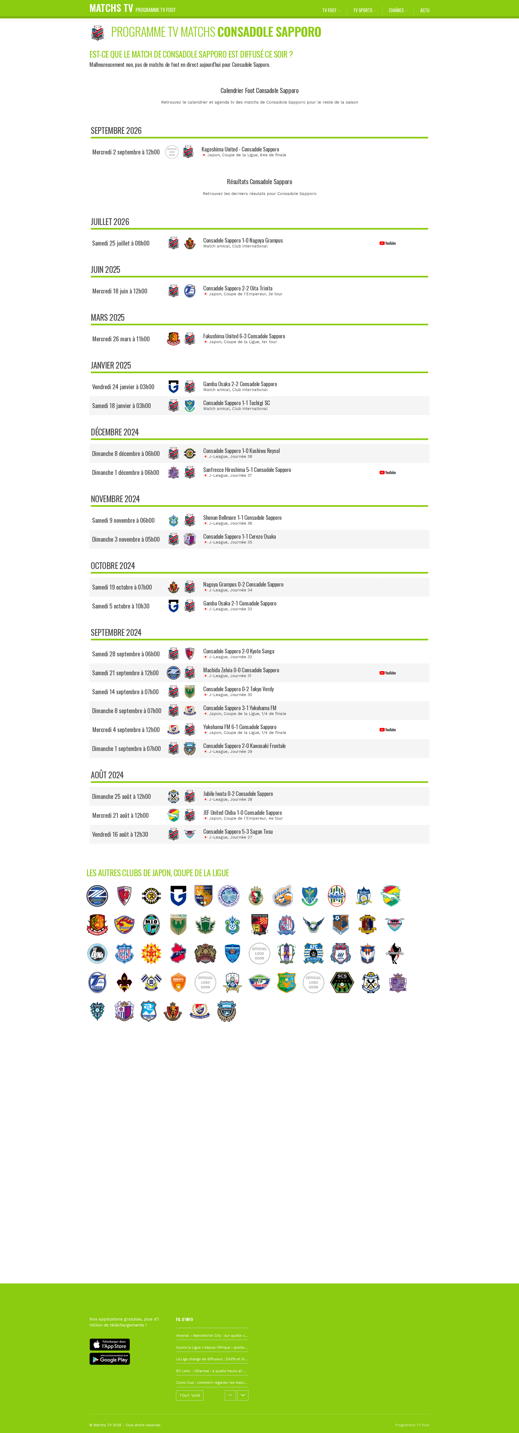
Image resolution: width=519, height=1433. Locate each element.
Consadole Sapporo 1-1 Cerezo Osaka (239, 536)
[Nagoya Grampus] (175, 1026)
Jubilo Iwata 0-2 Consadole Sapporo (238, 793)
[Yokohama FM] (202, 1026)
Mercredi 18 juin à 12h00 (119, 290)
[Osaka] (100, 968)
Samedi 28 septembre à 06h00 (126, 653)
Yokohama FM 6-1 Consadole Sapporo (239, 726)
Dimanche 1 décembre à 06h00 (125, 472)
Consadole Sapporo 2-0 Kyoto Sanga (238, 651)
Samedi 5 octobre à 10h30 (120, 605)
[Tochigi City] (316, 997)
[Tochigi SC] (312, 910)
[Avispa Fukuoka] (100, 1026)
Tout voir (189, 1395)
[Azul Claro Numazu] (151, 1026)
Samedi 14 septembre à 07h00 (125, 691)
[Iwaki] (181, 968)
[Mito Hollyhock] (231, 910)
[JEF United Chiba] (393, 910)
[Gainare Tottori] (316, 939)
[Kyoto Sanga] (127, 910)
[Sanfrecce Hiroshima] (400, 997)
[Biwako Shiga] (154, 939)
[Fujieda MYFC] (208, 997)
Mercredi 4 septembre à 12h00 (126, 729)
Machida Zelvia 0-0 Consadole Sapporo (241, 670)
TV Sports (362, 10)
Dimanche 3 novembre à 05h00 (126, 539)
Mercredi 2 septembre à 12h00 (126, 151)
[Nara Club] (370, 939)
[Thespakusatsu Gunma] (343, 968)
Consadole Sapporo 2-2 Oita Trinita (237, 288)
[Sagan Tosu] (397, 939)
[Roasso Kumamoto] (397, 968)
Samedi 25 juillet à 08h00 (120, 242)
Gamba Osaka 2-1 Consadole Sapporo (239, 603)
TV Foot (329, 10)
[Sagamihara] (345, 997)
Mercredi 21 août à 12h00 (120, 815)
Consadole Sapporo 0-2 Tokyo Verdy (238, 688)
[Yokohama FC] (235, 968)
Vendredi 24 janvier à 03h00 (123, 386)
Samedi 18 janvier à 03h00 (121, 405)
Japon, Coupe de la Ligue (232, 155)
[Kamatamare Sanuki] (366, 910)
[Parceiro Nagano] (206, 910)
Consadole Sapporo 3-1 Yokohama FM (239, 707)
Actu (425, 10)
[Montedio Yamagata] (339, 910)
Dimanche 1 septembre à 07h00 (126, 748)
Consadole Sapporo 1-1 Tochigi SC (236, 402)
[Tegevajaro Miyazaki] (262, 939)
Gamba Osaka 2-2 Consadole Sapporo (240, 383)
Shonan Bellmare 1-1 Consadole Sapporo (242, 517)
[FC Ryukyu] (208, 968)
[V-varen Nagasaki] (285, 910)
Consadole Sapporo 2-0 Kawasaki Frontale (244, 745)
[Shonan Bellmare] (235, 939)
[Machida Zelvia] (100, 910)
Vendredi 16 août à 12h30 (120, 834)
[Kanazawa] (127, 997)
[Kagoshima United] (262, 968)
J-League (218, 456)
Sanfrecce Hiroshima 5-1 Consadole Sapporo (247, 469)
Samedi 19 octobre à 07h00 (122, 586)
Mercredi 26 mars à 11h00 (121, 338)
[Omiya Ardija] (343, 939)
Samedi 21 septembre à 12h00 (125, 672)
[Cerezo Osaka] (127, 1026)
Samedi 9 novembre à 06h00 (123, 520)
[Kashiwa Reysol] (154, 910)
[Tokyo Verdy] (181, 939)
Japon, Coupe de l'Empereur (237, 294)
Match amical (216, 246)
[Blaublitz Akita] (316, 968)
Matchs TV (132, 7)
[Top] (504, 1421)
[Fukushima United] (100, 939)
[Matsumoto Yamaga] (208, 939)
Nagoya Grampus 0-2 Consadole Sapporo (243, 584)
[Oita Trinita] (100, 997)
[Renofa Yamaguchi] (181, 997)
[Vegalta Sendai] (127, 939)
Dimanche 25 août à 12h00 (121, 796)
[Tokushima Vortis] (262, 997)
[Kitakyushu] (154, 968)
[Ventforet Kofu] (127, 968)
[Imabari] (154, 997)
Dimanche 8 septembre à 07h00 (126, 710)
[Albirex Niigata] (370, 968)
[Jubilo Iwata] (373, 997)
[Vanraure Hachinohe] (289, 997)
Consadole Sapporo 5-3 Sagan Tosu (238, 831)
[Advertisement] (259, 1126)
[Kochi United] (258, 910)
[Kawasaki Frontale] (229, 1026)
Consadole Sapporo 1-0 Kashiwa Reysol (241, 450)
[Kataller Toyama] (289, 939)
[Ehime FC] (289, 968)
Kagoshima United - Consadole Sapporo (240, 149)
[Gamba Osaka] (181, 910)
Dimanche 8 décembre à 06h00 (126, 453)
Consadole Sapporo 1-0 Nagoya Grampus (243, 240)
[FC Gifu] (235, 997)
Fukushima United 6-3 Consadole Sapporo (244, 336)
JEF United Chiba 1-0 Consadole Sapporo (242, 812)
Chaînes (396, 10)
